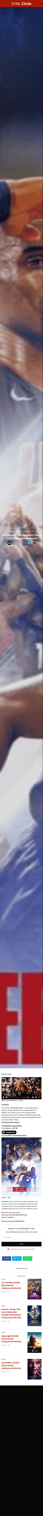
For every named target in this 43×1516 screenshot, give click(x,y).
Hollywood (27, 531)
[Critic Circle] (21, 3)
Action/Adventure (18, 531)
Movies (11, 531)
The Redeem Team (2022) (12, 1126)
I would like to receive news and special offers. (22, 1249)
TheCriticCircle (19, 542)
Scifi (32, 531)
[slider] (13, 1097)
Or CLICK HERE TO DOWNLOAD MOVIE (14, 1135)
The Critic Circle (14, 1213)
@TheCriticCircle (8, 1221)
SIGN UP (21, 1244)
